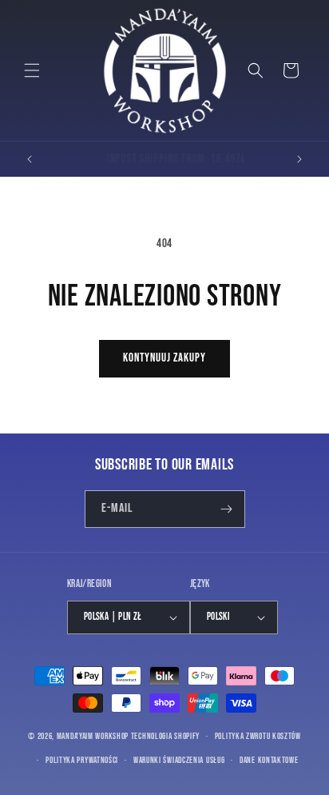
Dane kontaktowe (269, 760)
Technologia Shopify (165, 736)
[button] (32, 70)
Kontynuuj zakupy (164, 358)
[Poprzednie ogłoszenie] (29, 159)
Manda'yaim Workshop (93, 736)
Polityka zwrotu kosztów (258, 736)
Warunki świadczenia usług (179, 760)
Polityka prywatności (82, 760)
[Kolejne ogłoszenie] (299, 159)
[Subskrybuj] (226, 509)
